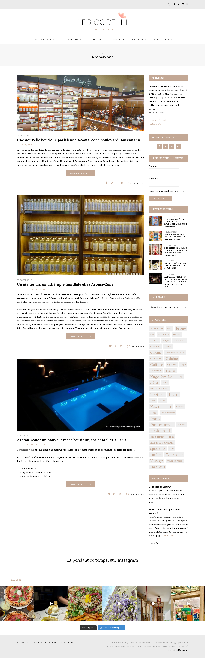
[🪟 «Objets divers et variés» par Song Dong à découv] (188, 603)
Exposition (156, 370)
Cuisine (172, 358)
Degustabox (171, 365)
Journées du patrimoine (159, 389)
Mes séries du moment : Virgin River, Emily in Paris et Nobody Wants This (175, 251)
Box (152, 334)
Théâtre (155, 455)
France (171, 370)
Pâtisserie (181, 425)
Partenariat (161, 424)
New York (180, 407)
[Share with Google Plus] (117, 183)
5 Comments (138, 346)
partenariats (168, 535)
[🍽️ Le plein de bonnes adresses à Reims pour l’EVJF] (85, 603)
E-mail (153, 178)
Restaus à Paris (42, 39)
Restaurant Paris (162, 437)
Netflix (162, 400)
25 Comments (137, 494)
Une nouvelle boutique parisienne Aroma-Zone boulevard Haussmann (78, 140)
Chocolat (155, 346)
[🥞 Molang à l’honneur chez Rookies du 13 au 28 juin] (51, 603)
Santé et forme (37, 289)
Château (168, 346)
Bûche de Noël (179, 340)
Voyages (117, 39)
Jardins (165, 383)
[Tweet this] (111, 183)
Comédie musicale (175, 352)
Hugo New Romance (166, 376)
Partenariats (155, 124)
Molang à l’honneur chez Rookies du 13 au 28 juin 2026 (175, 265)
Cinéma (155, 352)
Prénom (153, 166)
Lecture (157, 394)
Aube (169, 328)
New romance (161, 407)
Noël (153, 412)
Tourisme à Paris (71, 39)
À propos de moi (157, 120)
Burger (166, 340)
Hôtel (154, 382)
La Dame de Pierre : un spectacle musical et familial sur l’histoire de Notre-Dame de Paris (176, 282)
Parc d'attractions (168, 413)
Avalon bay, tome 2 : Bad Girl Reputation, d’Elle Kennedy (175, 236)
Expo (183, 364)
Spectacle (157, 449)
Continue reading (79, 173)
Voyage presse (174, 460)
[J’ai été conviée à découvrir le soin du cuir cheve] (154, 603)
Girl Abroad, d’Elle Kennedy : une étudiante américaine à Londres (175, 222)
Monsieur (183, 650)
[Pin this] (122, 183)
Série (171, 449)
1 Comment (138, 183)
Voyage (156, 461)
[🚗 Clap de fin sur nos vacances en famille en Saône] (119, 603)
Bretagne (176, 334)
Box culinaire (163, 334)
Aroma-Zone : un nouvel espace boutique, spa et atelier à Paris (71, 440)
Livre (173, 394)
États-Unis (157, 467)
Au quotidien (161, 39)
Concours (155, 358)
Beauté (22, 145)
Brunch (154, 340)
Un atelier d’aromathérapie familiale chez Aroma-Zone (65, 284)
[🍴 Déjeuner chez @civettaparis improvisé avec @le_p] (17, 603)
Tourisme (174, 454)
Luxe (152, 400)
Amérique (156, 328)
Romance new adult (162, 442)
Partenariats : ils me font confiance (55, 642)
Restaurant (160, 430)
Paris (155, 418)
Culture (96, 39)
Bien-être (137, 39)
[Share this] (106, 183)
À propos (22, 642)
